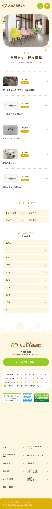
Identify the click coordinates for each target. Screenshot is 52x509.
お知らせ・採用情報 (26, 62)
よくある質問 (8, 479)
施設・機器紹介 (9, 487)
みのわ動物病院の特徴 (10, 455)
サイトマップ (8, 502)
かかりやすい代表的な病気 (32, 471)
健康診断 (6, 471)
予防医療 (30, 463)
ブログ (8, 220)
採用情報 (32, 220)
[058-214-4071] (40, 6)
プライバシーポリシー (23, 502)
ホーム (13, 62)
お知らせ (32, 213)
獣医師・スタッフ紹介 (36, 455)
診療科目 (6, 463)
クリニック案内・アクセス (34, 447)
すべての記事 (10, 213)
